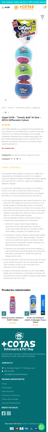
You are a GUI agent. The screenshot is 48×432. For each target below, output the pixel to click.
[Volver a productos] (5, 112)
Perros (10, 108)
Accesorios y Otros (23, 108)
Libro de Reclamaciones (11, 403)
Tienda (4, 384)
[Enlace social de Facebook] (11, 158)
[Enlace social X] (14, 158)
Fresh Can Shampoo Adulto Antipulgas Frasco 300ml (35, 320)
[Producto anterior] (3, 112)
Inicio (4, 108)
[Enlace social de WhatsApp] (20, 158)
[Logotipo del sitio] (24, 7)
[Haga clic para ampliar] (5, 100)
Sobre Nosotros (8, 391)
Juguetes (36, 108)
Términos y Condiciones (11, 395)
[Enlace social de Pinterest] (17, 158)
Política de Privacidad (10, 399)
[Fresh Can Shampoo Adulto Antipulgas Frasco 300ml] (35, 305)
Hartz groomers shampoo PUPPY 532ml (12, 319)
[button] (4, 313)
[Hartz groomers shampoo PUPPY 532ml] (12, 305)
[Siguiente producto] (8, 112)
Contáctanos (7, 388)
